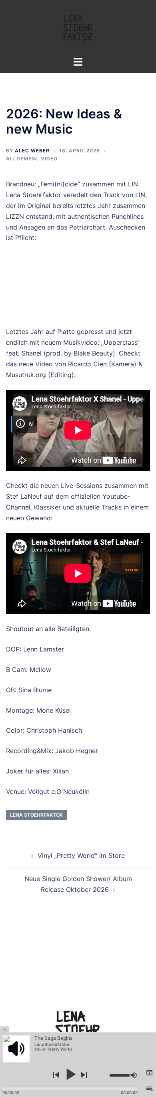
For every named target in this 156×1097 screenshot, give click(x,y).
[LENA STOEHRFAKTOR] (78, 27)
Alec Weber (32, 151)
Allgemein (21, 159)
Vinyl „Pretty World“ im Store (81, 855)
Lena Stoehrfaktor (36, 815)
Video (49, 159)
